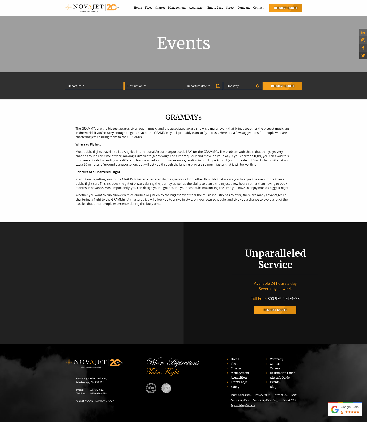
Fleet (148, 8)
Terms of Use (281, 394)
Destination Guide (282, 373)
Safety (230, 8)
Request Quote (285, 8)
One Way (233, 86)
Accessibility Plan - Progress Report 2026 (274, 400)
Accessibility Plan (240, 400)
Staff (293, 394)
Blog (273, 386)
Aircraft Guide (280, 377)
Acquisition (196, 8)
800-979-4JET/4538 (284, 298)
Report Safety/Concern (243, 405)
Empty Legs (215, 8)
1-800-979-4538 (98, 393)
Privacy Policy (262, 394)
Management (177, 8)
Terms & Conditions (241, 394)
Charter (160, 8)
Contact (258, 8)
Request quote (275, 310)
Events (275, 382)
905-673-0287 (97, 389)
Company (244, 8)
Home (138, 8)
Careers (275, 368)
